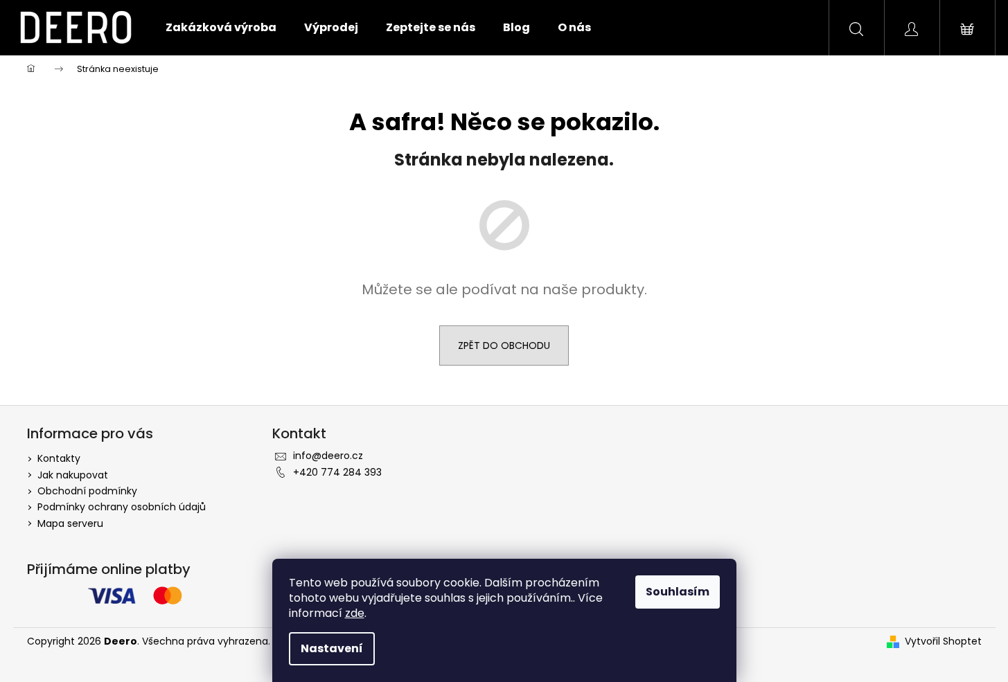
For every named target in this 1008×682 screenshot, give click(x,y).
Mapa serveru (70, 523)
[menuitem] (221, 27)
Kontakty (58, 458)
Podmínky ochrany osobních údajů (121, 507)
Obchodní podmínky (87, 491)
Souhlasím (677, 592)
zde (354, 613)
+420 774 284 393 (337, 472)
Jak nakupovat (72, 475)
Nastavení (332, 648)
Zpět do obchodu (504, 345)
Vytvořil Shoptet (943, 641)
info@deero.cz (328, 456)
